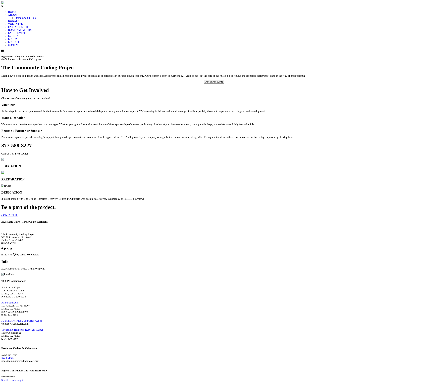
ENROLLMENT (17, 32)
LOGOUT (13, 42)
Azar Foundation (10, 302)
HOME (12, 11)
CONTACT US (9, 215)
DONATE (13, 20)
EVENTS (13, 35)
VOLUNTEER (16, 23)
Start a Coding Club (25, 17)
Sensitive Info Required (13, 380)
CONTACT (14, 45)
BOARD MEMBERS (20, 29)
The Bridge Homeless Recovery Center (22, 329)
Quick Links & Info (214, 82)
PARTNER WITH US (20, 26)
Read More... (8, 358)
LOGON (13, 38)
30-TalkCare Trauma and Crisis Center (21, 320)
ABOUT (13, 14)
